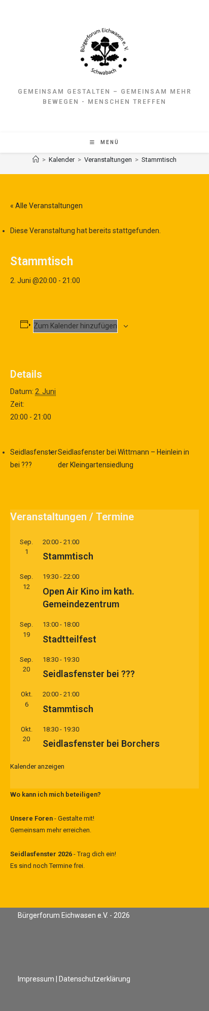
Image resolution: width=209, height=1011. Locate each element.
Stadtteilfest (69, 639)
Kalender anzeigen (37, 766)
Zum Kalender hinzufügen (75, 326)
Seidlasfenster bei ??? (89, 673)
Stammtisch (159, 159)
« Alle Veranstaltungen (46, 206)
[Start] (35, 159)
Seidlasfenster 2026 (41, 854)
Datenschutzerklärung (94, 979)
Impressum (36, 979)
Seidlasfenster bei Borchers (101, 743)
